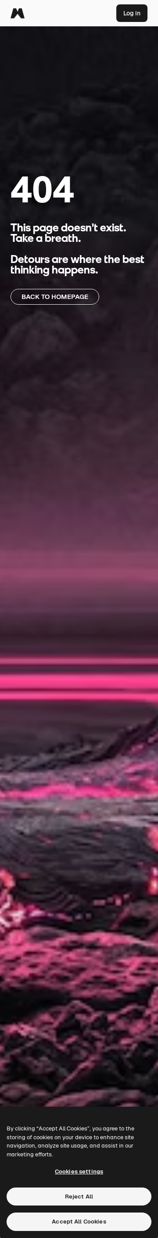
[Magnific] (18, 13)
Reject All (79, 1196)
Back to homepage (55, 296)
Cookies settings (79, 1171)
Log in (131, 13)
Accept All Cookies (79, 1221)
